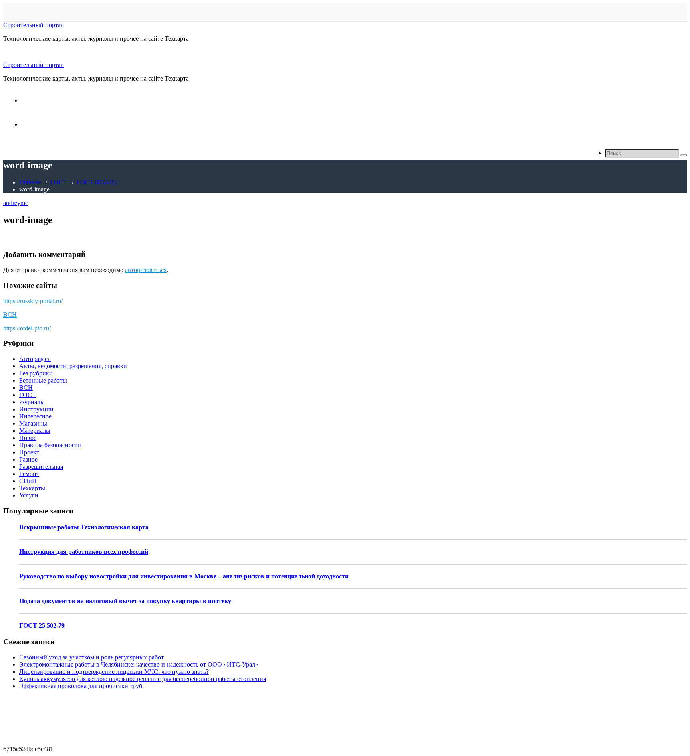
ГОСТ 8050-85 (96, 182)
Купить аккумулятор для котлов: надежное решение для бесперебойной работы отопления (142, 678)
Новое (27, 437)
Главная (30, 182)
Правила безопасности (50, 445)
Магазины (33, 423)
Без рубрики (36, 373)
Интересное (35, 416)
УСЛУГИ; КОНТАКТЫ (54, 124)
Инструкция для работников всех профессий (83, 551)
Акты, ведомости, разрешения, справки (73, 366)
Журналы (32, 402)
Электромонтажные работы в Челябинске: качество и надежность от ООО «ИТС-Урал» (138, 664)
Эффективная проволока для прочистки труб (80, 686)
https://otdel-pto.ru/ (27, 328)
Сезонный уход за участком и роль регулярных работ (91, 657)
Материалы (34, 430)
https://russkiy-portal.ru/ (33, 301)
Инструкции (36, 409)
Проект (29, 452)
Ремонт (29, 473)
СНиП (28, 481)
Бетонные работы (43, 380)
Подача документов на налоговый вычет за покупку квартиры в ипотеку (125, 601)
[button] (683, 155)
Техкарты (32, 488)
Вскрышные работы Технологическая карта (84, 527)
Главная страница (45, 100)
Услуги (28, 495)
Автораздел (35, 358)
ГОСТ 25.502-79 (42, 625)
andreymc (15, 202)
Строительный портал (33, 25)
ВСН (10, 314)
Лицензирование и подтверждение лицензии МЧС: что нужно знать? (114, 671)
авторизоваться (146, 269)
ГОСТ (58, 182)
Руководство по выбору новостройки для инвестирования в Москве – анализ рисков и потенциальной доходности (184, 576)
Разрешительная (41, 466)
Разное (28, 459)
